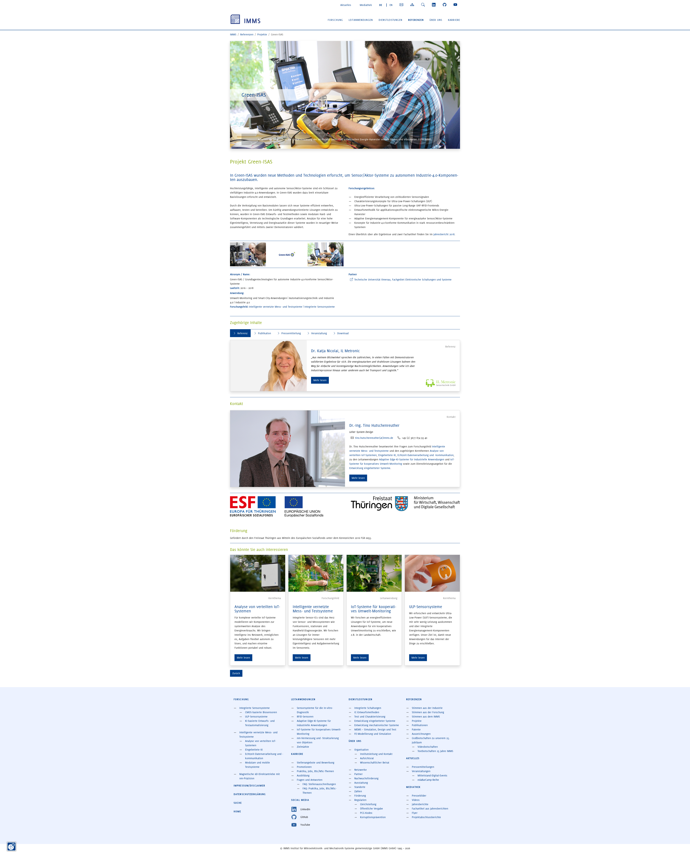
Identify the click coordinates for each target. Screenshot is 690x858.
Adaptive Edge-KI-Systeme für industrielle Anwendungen (411, 459)
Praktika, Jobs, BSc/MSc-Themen (315, 771)
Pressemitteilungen (423, 767)
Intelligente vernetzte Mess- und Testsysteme (313, 608)
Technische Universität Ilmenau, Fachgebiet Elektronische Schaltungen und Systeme (403, 279)
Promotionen (304, 767)
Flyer (414, 813)
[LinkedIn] (434, 4)
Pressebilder (419, 795)
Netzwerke (360, 769)
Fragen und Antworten (309, 779)
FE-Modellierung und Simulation (372, 733)
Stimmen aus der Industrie (427, 708)
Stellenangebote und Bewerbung (315, 762)
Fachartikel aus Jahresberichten (430, 808)
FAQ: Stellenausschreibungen (319, 784)
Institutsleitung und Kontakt (376, 754)
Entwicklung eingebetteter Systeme (369, 468)
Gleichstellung (368, 804)
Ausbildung (303, 775)
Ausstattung (361, 782)
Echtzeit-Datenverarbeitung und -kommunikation (425, 455)
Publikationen (420, 725)
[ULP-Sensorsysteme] (432, 572)
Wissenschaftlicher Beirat (374, 762)
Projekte (417, 721)
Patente (416, 729)
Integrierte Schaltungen (367, 708)
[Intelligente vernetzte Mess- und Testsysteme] (315, 572)
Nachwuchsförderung (366, 778)
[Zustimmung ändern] (11, 846)
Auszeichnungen (421, 733)
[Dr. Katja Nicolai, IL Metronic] (268, 365)
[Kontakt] (402, 4)
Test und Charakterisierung (369, 716)
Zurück (236, 673)
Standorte (359, 787)
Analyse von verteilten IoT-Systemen (257, 608)
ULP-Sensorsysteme (425, 606)
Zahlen (358, 791)
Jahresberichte (420, 804)
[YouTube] (456, 4)
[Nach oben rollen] (682, 850)
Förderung (360, 795)
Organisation (361, 749)
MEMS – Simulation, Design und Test (375, 729)
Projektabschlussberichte (426, 817)
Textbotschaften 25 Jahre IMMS (435, 751)
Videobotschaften (428, 746)
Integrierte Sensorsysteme (254, 708)
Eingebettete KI (387, 455)
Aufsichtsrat (367, 758)
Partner (358, 774)
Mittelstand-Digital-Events (432, 775)
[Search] (424, 4)
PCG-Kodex (366, 813)
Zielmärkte (303, 746)
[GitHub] (445, 4)
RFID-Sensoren (305, 716)
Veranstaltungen (421, 771)
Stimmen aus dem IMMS (426, 716)
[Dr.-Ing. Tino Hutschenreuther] (287, 448)
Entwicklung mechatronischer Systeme (376, 725)
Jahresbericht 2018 (443, 234)
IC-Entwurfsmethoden (366, 712)
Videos (416, 800)
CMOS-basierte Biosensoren (261, 712)
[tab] (240, 333)
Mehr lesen (319, 380)
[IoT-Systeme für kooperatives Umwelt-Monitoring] (374, 572)
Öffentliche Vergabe (371, 808)
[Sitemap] (413, 4)
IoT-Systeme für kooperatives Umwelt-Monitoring (373, 608)
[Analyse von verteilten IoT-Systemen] (257, 572)
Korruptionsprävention (373, 817)
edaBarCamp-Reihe (428, 779)
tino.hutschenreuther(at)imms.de (374, 438)
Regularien (360, 800)
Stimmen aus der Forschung (428, 712)
